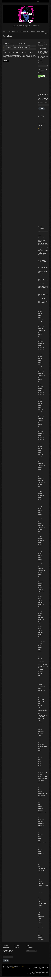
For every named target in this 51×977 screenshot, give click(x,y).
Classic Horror (41, 718)
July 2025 (40, 334)
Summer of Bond (41, 875)
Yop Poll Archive (45, 971)
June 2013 (40, 596)
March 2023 (40, 386)
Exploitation (40, 757)
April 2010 (40, 651)
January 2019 (40, 476)
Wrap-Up (40, 924)
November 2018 (41, 478)
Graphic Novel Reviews (42, 778)
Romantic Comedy (41, 853)
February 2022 (41, 411)
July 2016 (40, 531)
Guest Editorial (41, 780)
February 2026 (41, 321)
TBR (39, 879)
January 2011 (40, 636)
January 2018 (40, 497)
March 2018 (40, 493)
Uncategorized (41, 910)
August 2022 (40, 399)
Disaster (40, 739)
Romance (40, 851)
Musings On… (41, 829)
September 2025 (41, 330)
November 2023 (41, 371)
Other (39, 836)
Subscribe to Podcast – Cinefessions (43, 78)
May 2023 (40, 382)
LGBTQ (39, 799)
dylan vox (15, 47)
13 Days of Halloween (42, 664)
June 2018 (40, 488)
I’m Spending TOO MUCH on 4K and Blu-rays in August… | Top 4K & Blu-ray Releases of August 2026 (43, 261)
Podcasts (13, 31)
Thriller (29, 45)
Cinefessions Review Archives (36, 972)
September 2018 (41, 482)
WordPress (22, 966)
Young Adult (40, 927)
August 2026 (40, 309)
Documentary (41, 742)
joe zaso (29, 47)
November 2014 (41, 566)
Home (43, 33)
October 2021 (40, 418)
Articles (8, 31)
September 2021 (41, 420)
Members (46, 966)
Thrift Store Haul (41, 894)
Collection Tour (41, 724)
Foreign (39, 770)
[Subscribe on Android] (41, 75)
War (39, 920)
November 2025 (41, 326)
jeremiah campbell (24, 47)
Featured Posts (29, 973)
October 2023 (40, 373)
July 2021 (40, 424)
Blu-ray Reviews (41, 692)
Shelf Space (40, 864)
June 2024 (40, 358)
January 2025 (40, 345)
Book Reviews (41, 699)
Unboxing (40, 909)
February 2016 (41, 540)
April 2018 (40, 491)
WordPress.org (41, 939)
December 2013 (41, 587)
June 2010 (40, 647)
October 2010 (40, 639)
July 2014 (40, 574)
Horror (39, 784)
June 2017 (40, 510)
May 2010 (40, 649)
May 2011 (40, 628)
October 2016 (40, 525)
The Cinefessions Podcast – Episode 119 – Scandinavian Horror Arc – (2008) (43, 272)
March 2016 (40, 538)
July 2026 (40, 311)
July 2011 (40, 624)
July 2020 (40, 446)
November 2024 (41, 349)
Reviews (4, 31)
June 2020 (40, 448)
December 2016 (41, 521)
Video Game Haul (41, 914)
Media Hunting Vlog (42, 812)
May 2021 (40, 428)
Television (40, 881)
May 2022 (40, 405)
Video (39, 912)
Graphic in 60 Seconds (42, 776)
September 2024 (41, 352)
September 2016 (41, 527)
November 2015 (41, 546)
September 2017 (41, 504)
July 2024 (40, 356)
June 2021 (40, 426)
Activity (36, 966)
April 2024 (40, 362)
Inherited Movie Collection (43, 793)
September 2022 (41, 398)
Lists (39, 802)
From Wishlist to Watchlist (43, 772)
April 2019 (40, 471)
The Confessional (41, 889)
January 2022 (40, 413)
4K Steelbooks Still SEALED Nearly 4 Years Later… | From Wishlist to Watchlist (43, 249)
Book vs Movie (41, 701)
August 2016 (40, 529)
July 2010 (40, 645)
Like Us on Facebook (17, 946)
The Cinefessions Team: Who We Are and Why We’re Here (38, 968)
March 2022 (40, 409)
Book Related (40, 697)
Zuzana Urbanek (41, 298)
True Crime (40, 905)
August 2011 (40, 623)
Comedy (40, 725)
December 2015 (41, 544)
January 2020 (40, 458)
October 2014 (40, 568)
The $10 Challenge (41, 883)
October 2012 (40, 609)
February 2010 (41, 654)
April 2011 (40, 630)
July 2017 (40, 508)
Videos (39, 918)
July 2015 (40, 553)
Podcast (39, 838)
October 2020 (40, 441)
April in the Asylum (41, 690)
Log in (39, 933)
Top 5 (39, 901)
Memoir (39, 814)
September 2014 (41, 570)
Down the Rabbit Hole (42, 746)
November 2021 (41, 416)
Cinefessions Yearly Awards (43, 973)
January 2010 (40, 656)
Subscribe (42, 108)
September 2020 (41, 443)
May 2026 (40, 315)
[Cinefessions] (25, 5)
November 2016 (41, 523)
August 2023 (40, 377)
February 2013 (41, 604)
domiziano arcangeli (10, 47)
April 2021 (40, 429)
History (39, 782)
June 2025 (40, 336)
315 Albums (40, 669)
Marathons (40, 808)
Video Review (41, 916)
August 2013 (40, 593)
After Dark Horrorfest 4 (42, 686)
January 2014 (40, 585)
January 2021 (40, 435)
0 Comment (34, 45)
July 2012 (40, 613)
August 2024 (40, 354)
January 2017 (40, 519)
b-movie (5, 47)
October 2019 (40, 463)
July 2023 (40, 379)
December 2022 (41, 392)
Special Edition (41, 870)
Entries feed (40, 935)
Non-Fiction (40, 834)
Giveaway (40, 774)
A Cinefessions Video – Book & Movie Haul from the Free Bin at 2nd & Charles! (43, 294)
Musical (39, 827)
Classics (39, 720)
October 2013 (40, 589)
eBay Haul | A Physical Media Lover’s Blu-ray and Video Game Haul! (43, 244)
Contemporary (41, 731)
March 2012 (40, 617)
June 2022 (40, 403)
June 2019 (40, 467)
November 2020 (41, 439)
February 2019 (41, 474)
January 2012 (40, 621)
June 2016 (40, 533)
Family (39, 759)
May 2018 (40, 489)
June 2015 (40, 555)
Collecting (40, 722)
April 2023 (40, 384)
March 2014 (40, 581)
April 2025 (40, 339)
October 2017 (40, 503)
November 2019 (41, 461)
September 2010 (41, 641)
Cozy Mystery (41, 733)
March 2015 (40, 561)
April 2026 (40, 317)
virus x (4, 50)
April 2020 (40, 452)
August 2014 (40, 572)
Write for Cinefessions (21, 31)
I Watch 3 (40, 791)
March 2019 (40, 473)
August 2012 (40, 611)
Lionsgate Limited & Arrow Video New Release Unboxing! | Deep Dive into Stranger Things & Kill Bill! (43, 255)
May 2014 (40, 578)
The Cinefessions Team (31, 31)
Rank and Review (41, 844)
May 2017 (40, 512)
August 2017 (40, 506)
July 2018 (40, 486)
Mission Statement (45, 972)
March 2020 (40, 454)
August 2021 (40, 422)
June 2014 (40, 576)
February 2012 (41, 619)
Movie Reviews (20, 45)
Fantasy (39, 761)
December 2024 (41, 347)
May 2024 (40, 360)
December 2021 (41, 414)
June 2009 (40, 658)
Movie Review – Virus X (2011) (14, 43)
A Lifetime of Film (41, 673)
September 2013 (41, 591)
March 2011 (40, 632)
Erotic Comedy (41, 755)
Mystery (39, 830)
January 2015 (40, 564)
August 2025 (40, 332)
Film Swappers (41, 769)
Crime (39, 735)
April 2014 (40, 579)
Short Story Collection (42, 868)
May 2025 (40, 337)
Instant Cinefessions (42, 795)
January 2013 (40, 606)
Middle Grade (41, 815)
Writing (39, 925)
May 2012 (40, 615)
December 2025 (41, 324)
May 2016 (40, 534)
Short (39, 866)
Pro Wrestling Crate (42, 842)
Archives (46, 31)
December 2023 (41, 369)
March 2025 (40, 341)
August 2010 (40, 643)
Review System (35, 973)
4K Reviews (40, 671)
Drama (39, 748)
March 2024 (40, 364)
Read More (5, 60)
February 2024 (41, 366)
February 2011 (41, 634)
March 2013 (40, 602)
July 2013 (40, 594)
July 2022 (40, 401)
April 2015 (40, 559)
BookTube (40, 705)
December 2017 (41, 499)
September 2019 (41, 465)
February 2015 (41, 563)
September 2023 (41, 375)
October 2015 (40, 548)
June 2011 (40, 626)
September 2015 (41, 549)
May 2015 (40, 557)
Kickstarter (40, 797)
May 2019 (40, 469)
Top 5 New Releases (42, 903)
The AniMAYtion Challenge (43, 885)
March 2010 (40, 653)
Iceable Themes (11, 967)
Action (39, 675)
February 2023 (41, 388)
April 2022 (40, 407)
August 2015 (40, 551)
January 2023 (40, 390)
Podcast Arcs (36, 967)
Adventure (40, 682)
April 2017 (40, 514)
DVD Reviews (40, 754)
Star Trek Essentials (42, 874)
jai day (20, 47)
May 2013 (40, 598)
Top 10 (39, 899)
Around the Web (40, 31)
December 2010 (41, 638)
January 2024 (40, 367)
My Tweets (40, 128)
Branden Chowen (13, 45)
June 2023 (40, 381)
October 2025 (40, 328)
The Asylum (40, 887)
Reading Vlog (40, 845)
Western (40, 922)
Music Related (41, 825)
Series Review (41, 862)
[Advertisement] (44, 87)
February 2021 (41, 433)
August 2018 (40, 484)
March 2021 (40, 431)
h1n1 (18, 47)
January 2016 (40, 542)
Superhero (40, 877)
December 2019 (41, 459)
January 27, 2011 (6, 45)
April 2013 (40, 600)
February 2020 (41, 456)
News (39, 832)
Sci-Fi (27, 45)
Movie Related (41, 819)
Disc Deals (40, 740)
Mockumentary (41, 817)
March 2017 (40, 516)
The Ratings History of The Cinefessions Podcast (40, 969)
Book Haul (40, 695)
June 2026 (40, 313)
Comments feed (41, 937)
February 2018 (41, 495)
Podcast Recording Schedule (43, 967)
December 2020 (41, 437)
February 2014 (41, 583)
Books (39, 703)
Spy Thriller (40, 872)
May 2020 (40, 450)
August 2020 (40, 444)
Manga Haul (40, 806)
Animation (40, 688)
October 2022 (40, 396)
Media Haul (40, 810)
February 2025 (41, 343)
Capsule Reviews (41, 707)
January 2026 (40, 322)
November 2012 (41, 608)
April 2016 (40, 536)
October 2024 (40, 351)
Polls (39, 840)
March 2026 (40, 319)
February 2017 (41, 518)
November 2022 (41, 394)
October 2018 (40, 480)
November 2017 (41, 501)
